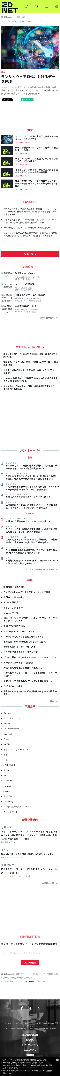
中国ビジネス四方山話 (14, 626)
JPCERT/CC (9, 765)
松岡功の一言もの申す (14, 597)
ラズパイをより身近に (14, 686)
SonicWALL (8, 796)
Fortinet (7, 786)
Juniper (6, 791)
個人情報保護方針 (30, 1034)
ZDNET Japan (6, 17)
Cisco (6, 739)
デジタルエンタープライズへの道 (19, 647)
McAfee (6, 723)
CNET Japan (29, 981)
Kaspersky (8, 801)
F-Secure (7, 780)
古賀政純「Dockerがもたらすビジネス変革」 (25, 642)
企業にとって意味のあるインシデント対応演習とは (28, 681)
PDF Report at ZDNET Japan (18, 631)
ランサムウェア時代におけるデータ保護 (17, 21)
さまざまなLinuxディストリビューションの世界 (26, 592)
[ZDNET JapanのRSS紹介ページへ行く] (38, 1008)
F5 (4, 775)
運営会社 (30, 1055)
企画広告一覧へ (47, 317)
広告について (30, 1050)
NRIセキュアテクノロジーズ (16, 806)
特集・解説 (20, 17)
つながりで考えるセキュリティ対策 (20, 652)
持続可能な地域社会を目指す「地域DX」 (23, 668)
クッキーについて (30, 1044)
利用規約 (30, 1039)
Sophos (6, 770)
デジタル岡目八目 (12, 602)
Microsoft (7, 734)
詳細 (49, 1071)
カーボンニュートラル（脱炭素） (19, 662)
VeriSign (7, 744)
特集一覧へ (30, 254)
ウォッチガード (10, 812)
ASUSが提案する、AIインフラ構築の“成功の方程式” (27, 227)
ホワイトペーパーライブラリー (40, 569)
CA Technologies (11, 728)
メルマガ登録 (30, 963)
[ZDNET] (10, 6)
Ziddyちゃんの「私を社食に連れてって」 (23, 636)
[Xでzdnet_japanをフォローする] (30, 1008)
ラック (6, 754)
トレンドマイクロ (11, 718)
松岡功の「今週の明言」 (15, 587)
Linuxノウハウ (10, 613)
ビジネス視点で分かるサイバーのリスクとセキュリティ (30, 657)
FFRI (5, 760)
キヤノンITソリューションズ (16, 749)
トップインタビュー (13, 608)
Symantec (8, 713)
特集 (52, 701)
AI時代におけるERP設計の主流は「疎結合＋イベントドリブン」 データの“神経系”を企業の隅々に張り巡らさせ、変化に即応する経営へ (31, 212)
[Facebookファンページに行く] (22, 1008)
